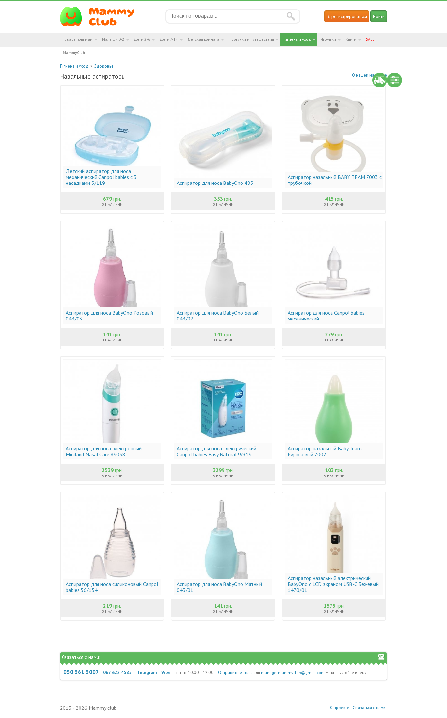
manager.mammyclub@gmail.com (293, 672)
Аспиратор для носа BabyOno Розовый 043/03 (109, 315)
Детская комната (203, 39)
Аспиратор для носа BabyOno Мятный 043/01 (219, 587)
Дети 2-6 (142, 39)
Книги (351, 39)
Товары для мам (78, 39)
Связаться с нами (369, 707)
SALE (370, 39)
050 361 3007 (81, 672)
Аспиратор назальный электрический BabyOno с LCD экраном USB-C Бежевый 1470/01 (333, 584)
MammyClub (74, 52)
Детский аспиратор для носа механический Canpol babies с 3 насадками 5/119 (101, 177)
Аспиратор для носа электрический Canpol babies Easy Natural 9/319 (216, 451)
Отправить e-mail (235, 672)
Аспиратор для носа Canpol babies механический (326, 315)
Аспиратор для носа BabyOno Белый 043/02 (218, 315)
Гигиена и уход (297, 39)
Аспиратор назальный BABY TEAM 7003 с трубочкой (335, 180)
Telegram (147, 672)
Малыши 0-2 (113, 39)
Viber (166, 672)
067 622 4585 (117, 672)
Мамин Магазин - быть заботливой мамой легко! (101, 16)
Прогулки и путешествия (251, 39)
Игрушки (328, 39)
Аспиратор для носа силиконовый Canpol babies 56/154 (112, 587)
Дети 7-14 (169, 39)
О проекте (339, 707)
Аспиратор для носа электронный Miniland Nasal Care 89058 (104, 451)
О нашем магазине (369, 75)
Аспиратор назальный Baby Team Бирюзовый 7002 (325, 451)
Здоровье (104, 66)
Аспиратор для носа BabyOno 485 (215, 183)
